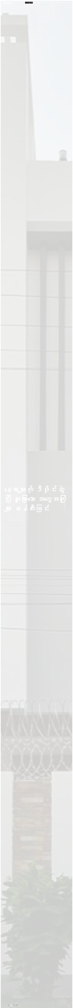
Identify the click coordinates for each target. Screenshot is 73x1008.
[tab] (8, 1005)
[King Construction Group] (8, 2)
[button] (59, 1003)
